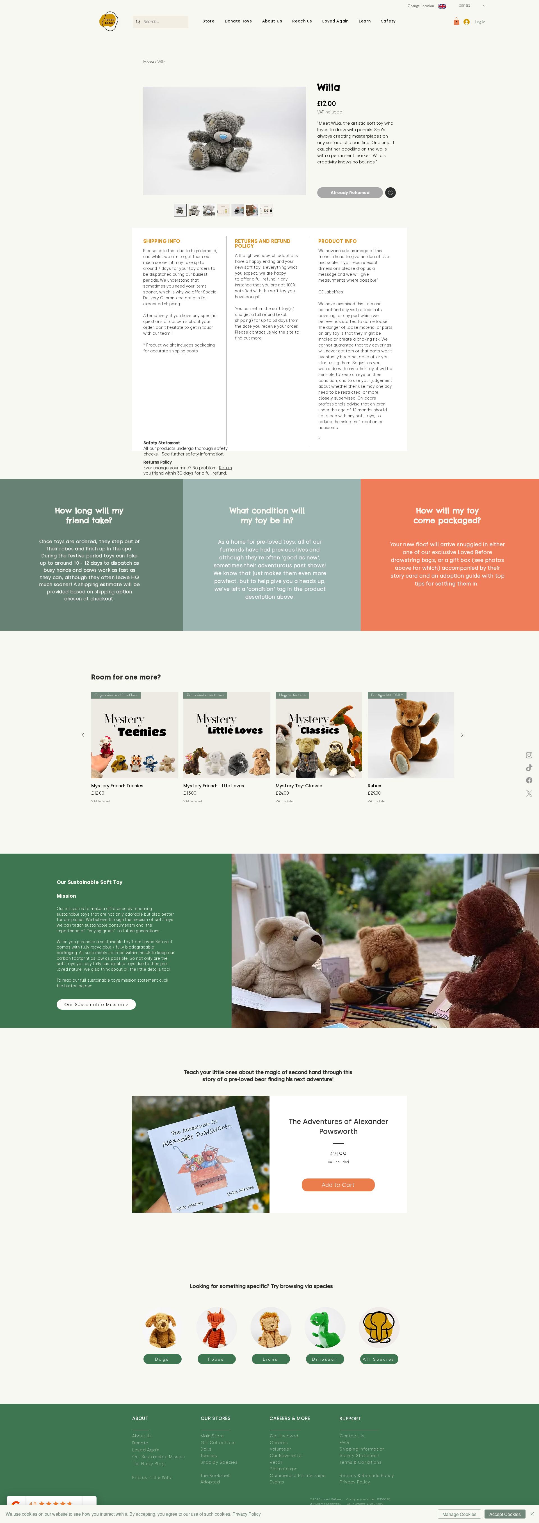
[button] (272, 21)
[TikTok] (529, 768)
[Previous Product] (83, 734)
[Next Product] (462, 734)
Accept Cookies (505, 1514)
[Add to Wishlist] (390, 192)
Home (148, 61)
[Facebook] (529, 780)
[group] (273, 748)
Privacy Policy (246, 1514)
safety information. (205, 454)
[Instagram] (529, 755)
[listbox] (472, 5)
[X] (529, 793)
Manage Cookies (459, 1514)
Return (225, 468)
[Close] (532, 1514)
